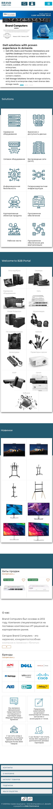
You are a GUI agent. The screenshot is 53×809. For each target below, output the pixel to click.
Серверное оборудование (10, 133)
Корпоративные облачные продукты (12, 215)
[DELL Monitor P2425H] (39, 511)
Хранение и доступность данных (37, 133)
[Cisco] (43, 676)
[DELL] (26, 666)
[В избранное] (23, 580)
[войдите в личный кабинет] (32, 3)
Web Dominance (32, 806)
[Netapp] (10, 676)
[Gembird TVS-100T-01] (14, 470)
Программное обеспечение (34, 215)
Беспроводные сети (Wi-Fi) (37, 160)
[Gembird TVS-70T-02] (14, 490)
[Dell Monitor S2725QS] (39, 531)
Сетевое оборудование (14, 159)
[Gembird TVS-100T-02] (39, 470)
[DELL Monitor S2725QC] (14, 531)
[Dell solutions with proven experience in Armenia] (26, 45)
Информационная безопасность (11, 187)
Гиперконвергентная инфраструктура (37, 187)
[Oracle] (43, 666)
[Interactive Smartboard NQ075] (39, 450)
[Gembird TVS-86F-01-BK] (39, 490)
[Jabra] (43, 687)
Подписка (8, 785)
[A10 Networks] (10, 687)
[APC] (10, 666)
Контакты (8, 768)
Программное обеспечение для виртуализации (36, 243)
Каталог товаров (11, 779)
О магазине (8, 774)
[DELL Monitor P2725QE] (14, 511)
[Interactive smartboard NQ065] (14, 450)
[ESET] (26, 687)
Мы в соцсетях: (10, 791)
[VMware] (26, 676)
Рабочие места (14, 241)
